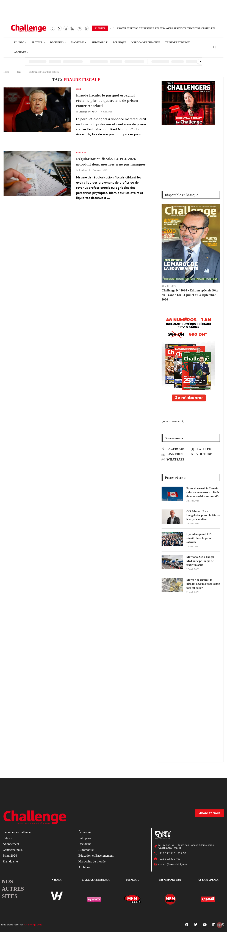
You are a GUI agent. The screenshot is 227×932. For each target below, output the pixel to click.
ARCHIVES (20, 52)
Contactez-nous (13, 849)
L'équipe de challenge (17, 832)
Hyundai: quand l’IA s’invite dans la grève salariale (199, 538)
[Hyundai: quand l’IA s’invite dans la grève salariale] (172, 539)
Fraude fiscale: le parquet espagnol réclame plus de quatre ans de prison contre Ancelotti (107, 100)
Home (6, 71)
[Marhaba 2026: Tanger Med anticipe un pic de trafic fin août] (172, 562)
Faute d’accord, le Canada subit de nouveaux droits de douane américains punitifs (202, 492)
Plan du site (10, 861)
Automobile (86, 849)
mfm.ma (132, 879)
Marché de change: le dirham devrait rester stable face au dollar (203, 583)
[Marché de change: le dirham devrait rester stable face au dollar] (172, 585)
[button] (110, 28)
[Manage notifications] (219, 925)
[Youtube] (79, 28)
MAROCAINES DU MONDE (145, 42)
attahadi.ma (208, 879)
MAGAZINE (77, 42)
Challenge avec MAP (88, 112)
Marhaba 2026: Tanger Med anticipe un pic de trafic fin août (200, 560)
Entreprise (85, 838)
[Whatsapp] (86, 28)
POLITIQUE (119, 42)
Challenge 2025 (33, 924)
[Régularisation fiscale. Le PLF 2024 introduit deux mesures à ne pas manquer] (37, 173)
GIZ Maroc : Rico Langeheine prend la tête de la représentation (203, 515)
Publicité (8, 838)
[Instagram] (65, 28)
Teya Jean (83, 170)
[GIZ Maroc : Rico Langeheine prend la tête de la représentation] (172, 516)
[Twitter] (59, 28)
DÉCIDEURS (56, 42)
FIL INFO (19, 42)
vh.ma (57, 879)
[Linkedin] (72, 28)
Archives (84, 867)
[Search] (214, 47)
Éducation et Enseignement (96, 855)
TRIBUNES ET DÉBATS (177, 42)
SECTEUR (37, 42)
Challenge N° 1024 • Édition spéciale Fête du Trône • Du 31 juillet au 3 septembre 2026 (190, 295)
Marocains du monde (92, 861)
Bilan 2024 (10, 855)
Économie (84, 832)
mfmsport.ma (170, 879)
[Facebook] (52, 28)
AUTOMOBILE (100, 42)
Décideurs (84, 843)
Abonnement (11, 843)
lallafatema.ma (96, 879)
